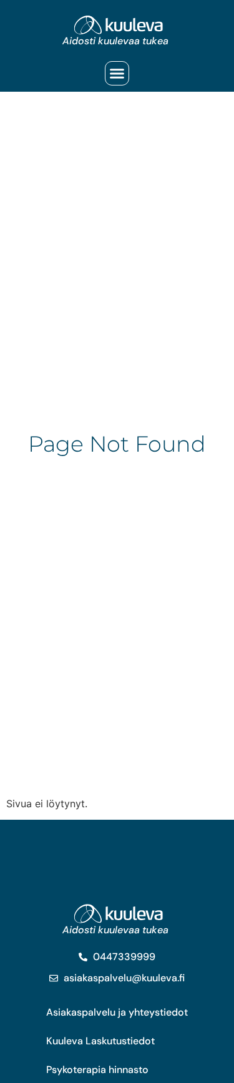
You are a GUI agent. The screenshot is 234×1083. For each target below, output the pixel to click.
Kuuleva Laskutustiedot (100, 1040)
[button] (117, 73)
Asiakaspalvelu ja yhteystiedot (117, 1012)
